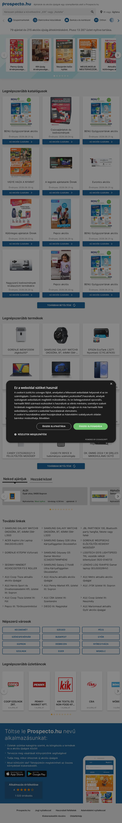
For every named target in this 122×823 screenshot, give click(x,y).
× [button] (111, 384)
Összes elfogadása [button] (90, 426)
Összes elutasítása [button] (53, 426)
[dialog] (61, 411)
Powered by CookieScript (96, 439)
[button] (30, 434)
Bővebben (44, 418)
